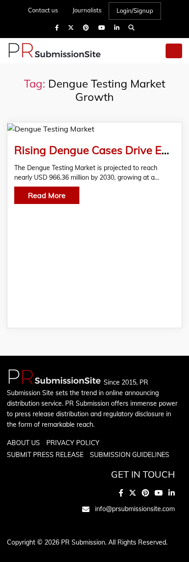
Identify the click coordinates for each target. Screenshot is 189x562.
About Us (23, 443)
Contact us (43, 10)
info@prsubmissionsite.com (135, 509)
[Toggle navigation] (174, 51)
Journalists (86, 10)
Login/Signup (135, 10)
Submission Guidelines (129, 455)
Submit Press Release (45, 455)
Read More (47, 195)
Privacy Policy (73, 443)
